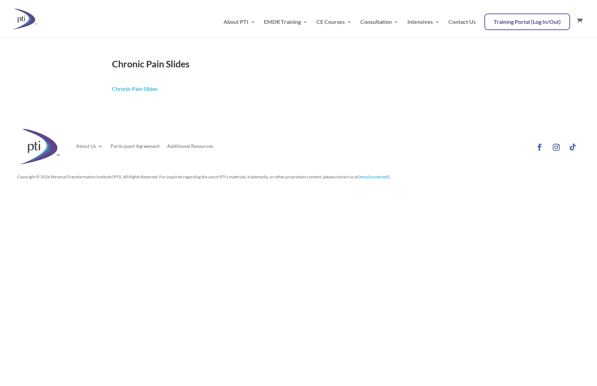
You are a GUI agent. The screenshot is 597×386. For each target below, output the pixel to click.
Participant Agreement (135, 146)
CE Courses (330, 22)
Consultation (376, 22)
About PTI (236, 22)
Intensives (420, 22)
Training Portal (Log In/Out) (527, 21)
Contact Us (462, 22)
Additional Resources (190, 146)
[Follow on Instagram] (556, 147)
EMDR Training (282, 22)
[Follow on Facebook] (540, 147)
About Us (86, 146)
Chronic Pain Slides (135, 88)
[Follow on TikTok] (573, 147)
